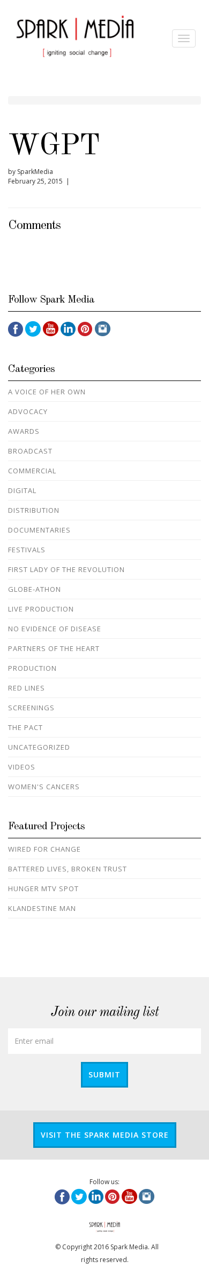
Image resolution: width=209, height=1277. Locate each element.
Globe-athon (34, 589)
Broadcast (30, 451)
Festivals (27, 549)
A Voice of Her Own (47, 391)
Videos (21, 767)
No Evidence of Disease (54, 628)
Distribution (33, 510)
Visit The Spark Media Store (105, 1135)
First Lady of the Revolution (66, 569)
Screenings (31, 707)
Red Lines (26, 688)
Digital (22, 490)
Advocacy (28, 411)
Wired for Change (44, 849)
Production (32, 668)
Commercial (32, 470)
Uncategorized (39, 747)
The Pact (25, 727)
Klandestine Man (42, 908)
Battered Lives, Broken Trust (67, 869)
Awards (24, 431)
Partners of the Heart (54, 648)
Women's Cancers (44, 786)
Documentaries (39, 530)
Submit (104, 1074)
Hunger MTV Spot (43, 888)
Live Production (41, 609)
